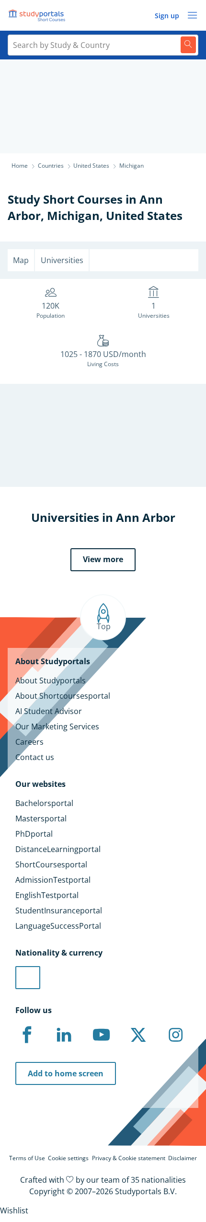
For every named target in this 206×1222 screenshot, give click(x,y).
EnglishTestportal (47, 895)
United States (144, 215)
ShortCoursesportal (51, 864)
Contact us (34, 757)
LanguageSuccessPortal (58, 926)
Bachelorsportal (44, 803)
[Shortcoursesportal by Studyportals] (38, 15)
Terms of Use (27, 1158)
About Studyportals (50, 680)
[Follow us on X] (138, 1035)
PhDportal (34, 834)
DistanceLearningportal (58, 849)
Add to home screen (65, 1073)
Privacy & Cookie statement (128, 1158)
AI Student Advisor (48, 711)
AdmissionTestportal (53, 880)
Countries (51, 165)
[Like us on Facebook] (26, 1035)
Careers (29, 742)
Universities (62, 260)
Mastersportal (41, 818)
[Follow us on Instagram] (175, 1035)
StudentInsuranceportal (58, 910)
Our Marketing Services (57, 726)
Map (21, 260)
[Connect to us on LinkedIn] (64, 1035)
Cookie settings (68, 1158)
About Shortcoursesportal (62, 696)
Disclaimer (182, 1158)
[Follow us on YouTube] (101, 1035)
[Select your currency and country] (27, 977)
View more (103, 559)
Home (19, 165)
